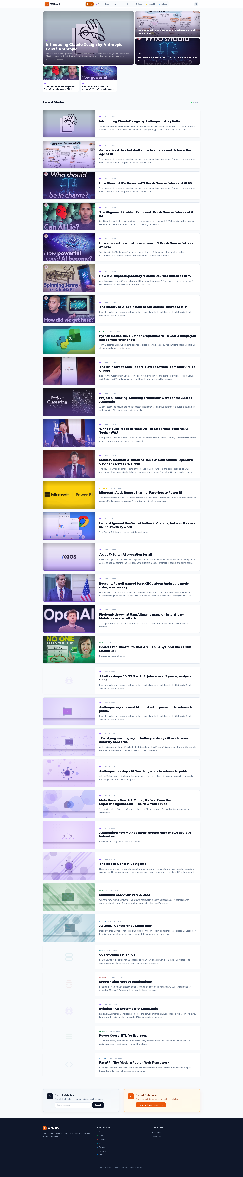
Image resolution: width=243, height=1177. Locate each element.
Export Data (157, 1137)
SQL (128, 4)
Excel (107, 4)
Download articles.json (152, 1105)
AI (98, 4)
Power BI (151, 4)
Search (98, 1105)
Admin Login (157, 1132)
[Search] (196, 4)
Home (89, 4)
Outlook (163, 4)
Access (118, 4)
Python (139, 4)
